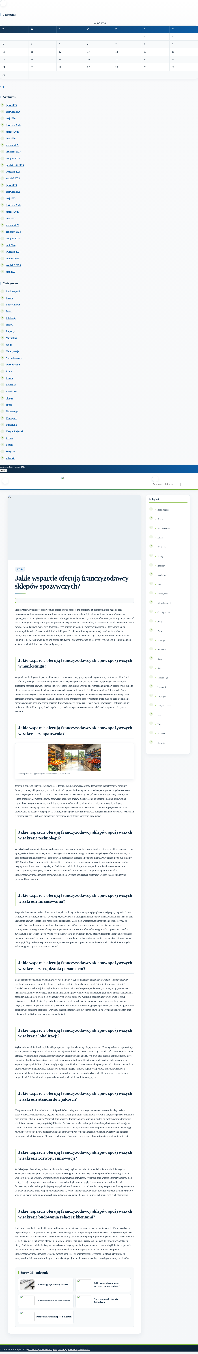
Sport (9, 404)
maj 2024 (10, 245)
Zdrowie (10, 458)
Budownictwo (13, 304)
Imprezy (10, 331)
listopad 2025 (13, 158)
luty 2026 (10, 138)
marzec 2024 (12, 258)
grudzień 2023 (13, 265)
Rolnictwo (11, 391)
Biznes (9, 298)
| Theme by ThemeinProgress (42, 1349)
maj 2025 (10, 198)
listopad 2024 (13, 238)
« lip (2, 86)
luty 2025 (10, 218)
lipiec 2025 (11, 185)
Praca (9, 371)
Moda (9, 344)
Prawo (9, 378)
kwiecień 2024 (13, 251)
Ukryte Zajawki (14, 431)
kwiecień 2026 (13, 125)
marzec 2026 (12, 131)
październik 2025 (15, 165)
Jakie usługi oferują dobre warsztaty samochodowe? (107, 1284)
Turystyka (11, 424)
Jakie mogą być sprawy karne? (52, 1284)
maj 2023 (10, 271)
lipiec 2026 (11, 105)
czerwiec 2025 (13, 191)
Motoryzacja (12, 351)
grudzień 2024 (13, 232)
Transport (11, 418)
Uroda (9, 438)
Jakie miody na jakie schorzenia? (53, 1300)
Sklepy (9, 398)
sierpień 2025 (13, 178)
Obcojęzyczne (13, 364)
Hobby (9, 324)
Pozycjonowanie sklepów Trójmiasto (106, 1300)
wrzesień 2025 (13, 171)
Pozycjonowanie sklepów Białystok (53, 1316)
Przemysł (10, 384)
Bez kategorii (13, 291)
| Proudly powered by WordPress (74, 1349)
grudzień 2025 (13, 151)
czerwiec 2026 (13, 111)
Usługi (9, 444)
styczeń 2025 (12, 225)
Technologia (12, 411)
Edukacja (11, 318)
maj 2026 (10, 118)
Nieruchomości (14, 358)
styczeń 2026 (12, 145)
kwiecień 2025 (13, 205)
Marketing (11, 338)
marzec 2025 (12, 211)
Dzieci (9, 311)
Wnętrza (10, 451)
